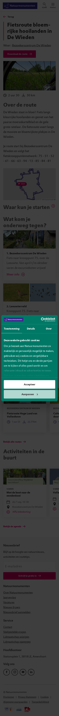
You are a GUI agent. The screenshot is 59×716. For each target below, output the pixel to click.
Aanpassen (27, 394)
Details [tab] (31, 328)
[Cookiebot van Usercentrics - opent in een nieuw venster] (41, 319)
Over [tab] (48, 328)
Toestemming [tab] (12, 328)
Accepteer (29, 384)
